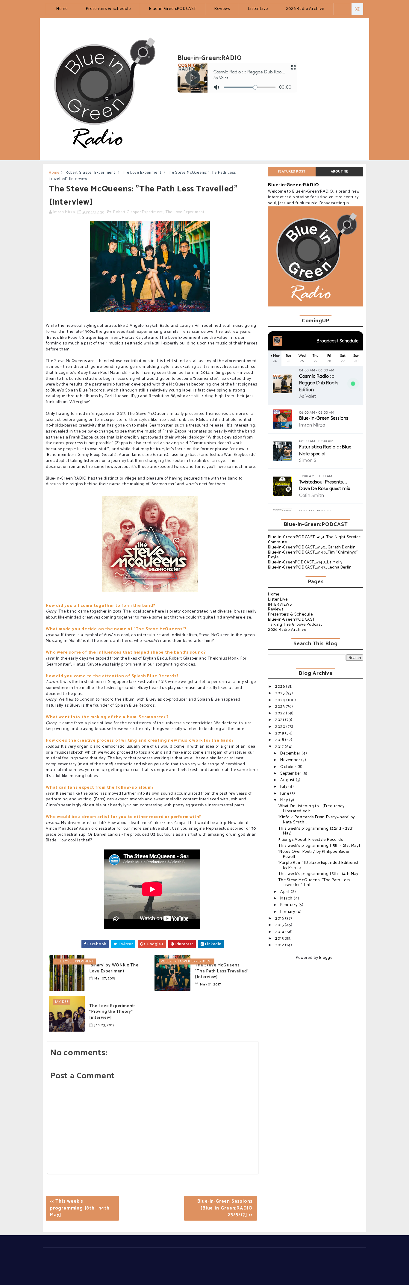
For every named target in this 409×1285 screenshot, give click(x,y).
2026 (280, 686)
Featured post (292, 171)
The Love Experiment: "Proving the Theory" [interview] (112, 1012)
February (289, 905)
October (288, 767)
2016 (280, 918)
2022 (280, 713)
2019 (280, 733)
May (284, 800)
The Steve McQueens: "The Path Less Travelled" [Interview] (222, 971)
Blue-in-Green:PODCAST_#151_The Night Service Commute (314, 540)
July (284, 786)
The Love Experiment (141, 173)
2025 (280, 693)
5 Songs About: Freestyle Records (310, 839)
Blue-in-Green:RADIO (293, 185)
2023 (280, 706)
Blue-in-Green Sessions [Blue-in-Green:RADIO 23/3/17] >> (225, 1208)
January (288, 911)
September (291, 773)
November (290, 760)
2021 (280, 719)
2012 (280, 945)
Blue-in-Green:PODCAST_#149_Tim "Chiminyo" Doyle (313, 555)
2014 (280, 932)
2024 (280, 700)
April (285, 891)
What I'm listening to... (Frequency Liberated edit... (311, 809)
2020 (280, 726)
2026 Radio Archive (305, 8)
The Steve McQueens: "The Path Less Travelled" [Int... (314, 883)
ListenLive (258, 8)
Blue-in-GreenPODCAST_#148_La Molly (305, 562)
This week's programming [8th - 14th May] (319, 873)
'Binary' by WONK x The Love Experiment (114, 968)
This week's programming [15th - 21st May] (319, 845)
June (285, 793)
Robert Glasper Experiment (90, 173)
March (287, 898)
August (288, 780)
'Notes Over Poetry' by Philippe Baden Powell (314, 854)
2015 (280, 925)
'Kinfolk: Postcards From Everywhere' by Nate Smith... (316, 820)
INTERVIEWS (280, 604)
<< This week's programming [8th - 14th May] (79, 1208)
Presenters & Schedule (108, 8)
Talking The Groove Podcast (295, 624)
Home (62, 8)
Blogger (326, 957)
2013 (280, 938)
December (291, 753)
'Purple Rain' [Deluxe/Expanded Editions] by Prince (318, 865)
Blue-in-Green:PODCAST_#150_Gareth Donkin (312, 547)
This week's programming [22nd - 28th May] (316, 831)
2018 (280, 740)
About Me (339, 171)
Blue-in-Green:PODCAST (172, 8)
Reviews (222, 8)
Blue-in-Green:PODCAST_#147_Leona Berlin (310, 567)
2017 (280, 746)
